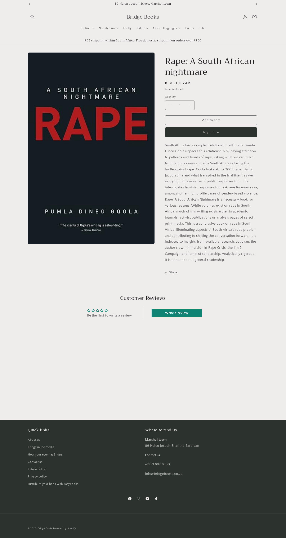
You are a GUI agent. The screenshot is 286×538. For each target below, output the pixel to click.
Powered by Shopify (64, 528)
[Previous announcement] (29, 4)
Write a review (176, 313)
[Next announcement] (256, 4)
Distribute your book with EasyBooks (53, 484)
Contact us (35, 462)
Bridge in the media (41, 447)
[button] (32, 17)
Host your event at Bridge (45, 454)
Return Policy (37, 469)
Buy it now (211, 132)
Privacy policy (37, 476)
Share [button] (173, 272)
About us (34, 439)
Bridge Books (45, 528)
